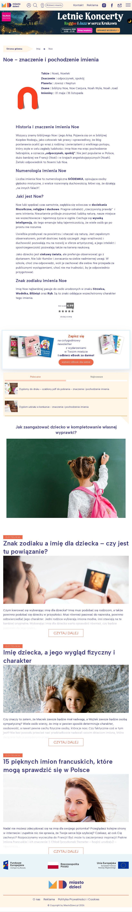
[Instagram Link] (104, 5)
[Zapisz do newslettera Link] (120, 5)
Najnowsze (96, 376)
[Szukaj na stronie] (35, 5)
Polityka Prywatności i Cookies (78, 899)
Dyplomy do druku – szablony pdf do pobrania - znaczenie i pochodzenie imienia (64, 389)
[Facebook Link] (112, 5)
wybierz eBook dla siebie (76, 361)
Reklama (92, 5)
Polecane (35, 376)
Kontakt (78, 5)
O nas (36, 899)
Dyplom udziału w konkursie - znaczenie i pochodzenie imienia (54, 406)
